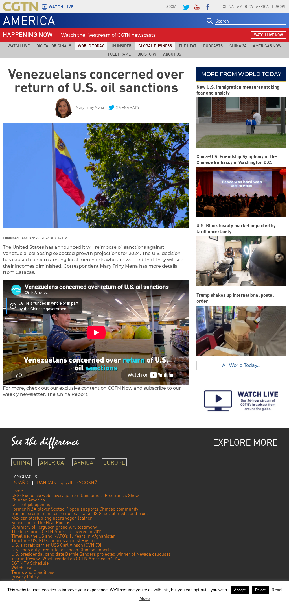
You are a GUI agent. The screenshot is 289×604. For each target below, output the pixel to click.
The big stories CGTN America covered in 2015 (56, 531)
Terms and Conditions (32, 572)
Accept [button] (240, 590)
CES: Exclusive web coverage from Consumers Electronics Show (75, 495)
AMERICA (245, 6)
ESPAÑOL (21, 482)
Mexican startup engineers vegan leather (51, 518)
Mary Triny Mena (90, 107)
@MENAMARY (127, 107)
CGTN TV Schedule (30, 563)
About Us (172, 54)
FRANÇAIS (45, 482)
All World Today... (241, 365)
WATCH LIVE (61, 6)
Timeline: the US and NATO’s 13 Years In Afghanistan (63, 536)
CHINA (228, 6)
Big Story (146, 54)
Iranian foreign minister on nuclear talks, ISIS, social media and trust (79, 513)
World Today (91, 45)
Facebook (208, 6)
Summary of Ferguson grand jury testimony (54, 527)
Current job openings (32, 504)
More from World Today (241, 74)
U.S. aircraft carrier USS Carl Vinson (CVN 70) (56, 545)
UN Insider (121, 45)
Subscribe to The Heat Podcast (41, 522)
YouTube (197, 6)
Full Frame (119, 54)
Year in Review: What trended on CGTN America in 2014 (65, 558)
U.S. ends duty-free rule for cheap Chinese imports (61, 549)
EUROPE (114, 462)
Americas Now (267, 45)
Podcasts (213, 45)
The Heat (187, 45)
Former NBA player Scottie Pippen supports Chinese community (74, 509)
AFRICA (262, 6)
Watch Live (19, 45)
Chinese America (28, 500)
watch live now (268, 34)
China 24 (237, 45)
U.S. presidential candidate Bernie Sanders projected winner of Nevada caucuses (91, 554)
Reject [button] (260, 590)
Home (17, 491)
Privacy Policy (25, 576)
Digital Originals (53, 45)
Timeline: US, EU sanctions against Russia (53, 540)
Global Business (155, 45)
